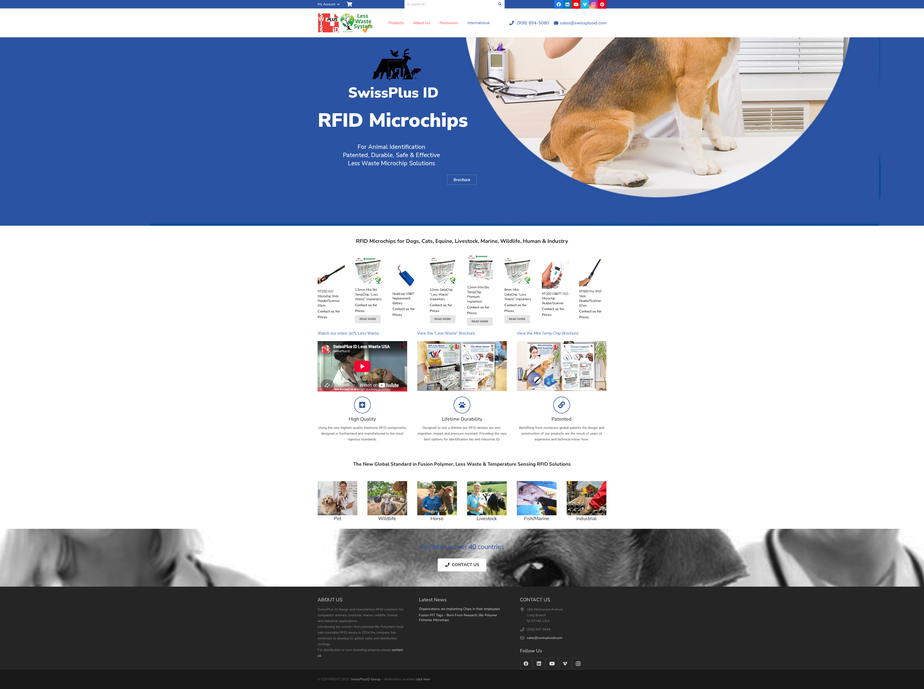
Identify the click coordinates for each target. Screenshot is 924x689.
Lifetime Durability (462, 419)
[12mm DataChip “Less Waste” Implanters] (443, 271)
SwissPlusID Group (365, 679)
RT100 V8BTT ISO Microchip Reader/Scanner (555, 298)
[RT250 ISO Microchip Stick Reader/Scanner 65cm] (331, 272)
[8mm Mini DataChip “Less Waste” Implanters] (518, 271)
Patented (561, 419)
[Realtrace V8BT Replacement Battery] (406, 275)
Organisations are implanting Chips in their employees (459, 609)
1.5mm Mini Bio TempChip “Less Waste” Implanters (368, 294)
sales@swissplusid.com (544, 638)
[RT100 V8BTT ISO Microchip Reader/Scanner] (555, 275)
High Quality (362, 419)
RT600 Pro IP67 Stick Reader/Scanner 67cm (590, 298)
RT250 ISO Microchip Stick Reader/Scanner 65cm (329, 298)
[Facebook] (558, 4)
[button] (328, 4)
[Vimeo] (584, 4)
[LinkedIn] (567, 4)
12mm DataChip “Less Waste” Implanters (441, 294)
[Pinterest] (602, 4)
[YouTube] (576, 4)
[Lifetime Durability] (462, 405)
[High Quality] (362, 405)
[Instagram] (593, 4)
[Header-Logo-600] (345, 23)
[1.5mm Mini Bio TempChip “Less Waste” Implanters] (368, 271)
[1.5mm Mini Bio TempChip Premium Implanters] (480, 268)
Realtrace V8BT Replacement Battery (403, 298)
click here (423, 679)
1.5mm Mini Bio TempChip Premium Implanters (478, 294)
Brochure (462, 179)
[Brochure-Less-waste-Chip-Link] (462, 366)
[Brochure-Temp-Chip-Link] (561, 366)
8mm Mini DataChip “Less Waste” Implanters (517, 294)
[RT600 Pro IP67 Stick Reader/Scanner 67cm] (592, 272)
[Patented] (561, 405)
